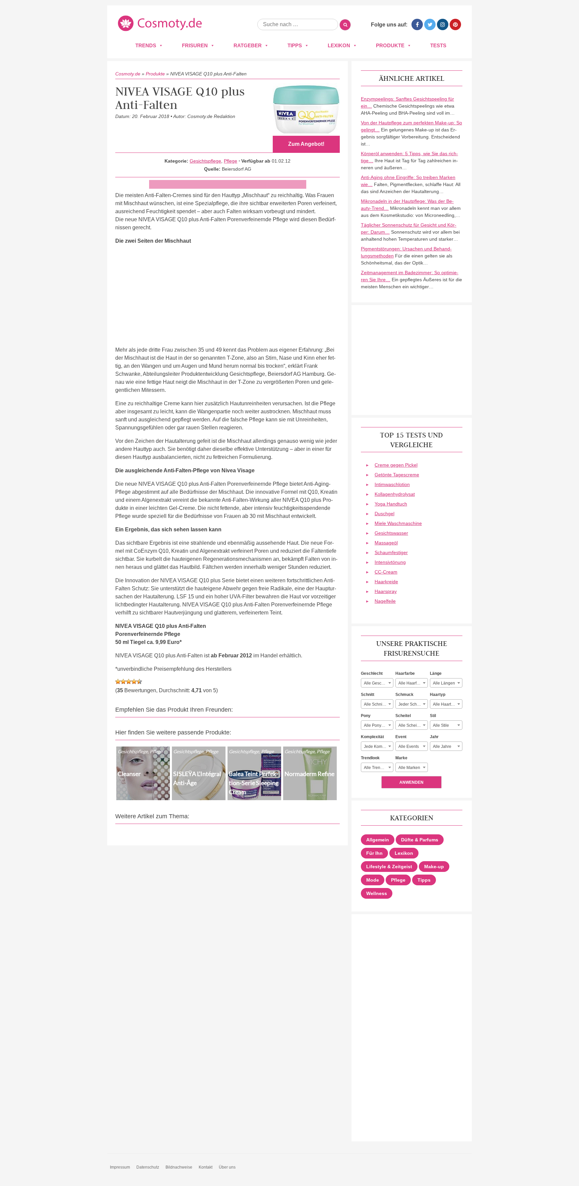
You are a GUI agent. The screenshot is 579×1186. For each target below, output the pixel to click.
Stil (433, 715)
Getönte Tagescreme (397, 474)
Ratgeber (248, 45)
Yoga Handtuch (391, 504)
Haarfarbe (405, 673)
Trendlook (370, 758)
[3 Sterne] (128, 681)
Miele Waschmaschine (398, 523)
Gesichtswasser (391, 533)
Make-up (434, 866)
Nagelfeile (385, 601)
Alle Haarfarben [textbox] (412, 683)
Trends (145, 45)
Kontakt (205, 1167)
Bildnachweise (179, 1167)
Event (400, 736)
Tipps (294, 45)
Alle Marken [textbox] (409, 767)
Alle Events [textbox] (408, 746)
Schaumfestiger (391, 552)
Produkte (390, 45)
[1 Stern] (118, 681)
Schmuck (404, 694)
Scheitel (403, 715)
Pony (366, 715)
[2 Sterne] (123, 681)
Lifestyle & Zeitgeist (389, 866)
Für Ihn (374, 853)
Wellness (376, 893)
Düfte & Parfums (419, 839)
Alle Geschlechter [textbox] (378, 683)
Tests (438, 45)
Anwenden (411, 782)
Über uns (227, 1167)
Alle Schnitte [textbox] (375, 704)
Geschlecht (372, 673)
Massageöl (386, 542)
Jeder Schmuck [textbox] (412, 704)
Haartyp (437, 694)
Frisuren (195, 45)
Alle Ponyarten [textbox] (377, 725)
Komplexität (372, 736)
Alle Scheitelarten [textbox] (413, 725)
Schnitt (367, 694)
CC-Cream (386, 572)
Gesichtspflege (205, 161)
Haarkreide (386, 581)
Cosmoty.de (127, 73)
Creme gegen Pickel (396, 465)
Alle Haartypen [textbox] (446, 704)
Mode (372, 880)
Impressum (120, 1167)
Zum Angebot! (306, 144)
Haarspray (386, 591)
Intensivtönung (390, 562)
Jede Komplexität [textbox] (378, 746)
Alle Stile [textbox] (441, 725)
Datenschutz (147, 1167)
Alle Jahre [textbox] (442, 746)
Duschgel (384, 513)
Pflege (230, 161)
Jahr (434, 736)
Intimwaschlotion (392, 484)
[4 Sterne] (134, 681)
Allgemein (377, 839)
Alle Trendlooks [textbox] (378, 767)
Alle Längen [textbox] (444, 683)
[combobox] (377, 683)
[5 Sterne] (139, 681)
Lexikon (339, 45)
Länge (436, 673)
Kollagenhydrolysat (395, 494)
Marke (401, 758)
